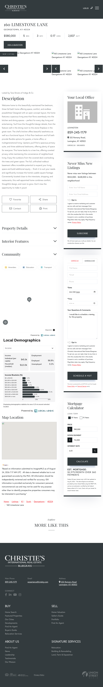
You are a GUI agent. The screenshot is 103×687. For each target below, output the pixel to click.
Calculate (82, 461)
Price (69, 424)
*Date (69, 287)
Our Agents (81, 145)
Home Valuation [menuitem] (58, 612)
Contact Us (71, 145)
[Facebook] (6, 594)
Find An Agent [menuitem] (11, 626)
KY (22, 501)
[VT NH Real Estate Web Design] (90, 674)
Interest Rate (73, 446)
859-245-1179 (91, 8)
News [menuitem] (7, 651)
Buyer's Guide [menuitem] (11, 630)
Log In (86, 8)
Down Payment (74, 435)
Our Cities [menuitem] (9, 619)
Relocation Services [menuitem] (13, 633)
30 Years (74, 417)
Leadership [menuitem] (10, 654)
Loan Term (72, 413)
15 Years (86, 417)
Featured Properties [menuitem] (13, 615)
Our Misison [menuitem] (10, 662)
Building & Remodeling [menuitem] (61, 651)
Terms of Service (82, 386)
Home (6, 501)
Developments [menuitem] (11, 623)
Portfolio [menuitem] (55, 619)
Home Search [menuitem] (10, 612)
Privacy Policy (76, 222)
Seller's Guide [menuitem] (57, 615)
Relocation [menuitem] (56, 647)
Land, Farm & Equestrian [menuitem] (62, 654)
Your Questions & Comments (79, 310)
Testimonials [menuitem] (10, 658)
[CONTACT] (15, 45)
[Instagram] (20, 594)
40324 (50, 501)
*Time (69, 299)
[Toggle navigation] (97, 8)
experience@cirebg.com (38, 582)
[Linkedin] (10, 594)
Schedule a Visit (90, 260)
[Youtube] (15, 594)
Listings (15, 501)
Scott (28, 501)
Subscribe (82, 233)
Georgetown (39, 501)
